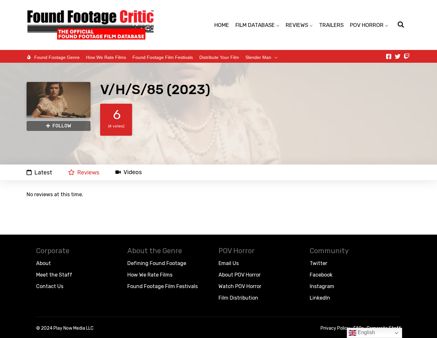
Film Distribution (238, 298)
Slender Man (258, 57)
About (43, 263)
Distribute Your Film (219, 57)
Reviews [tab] (88, 172)
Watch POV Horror (240, 286)
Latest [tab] (43, 172)
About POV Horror (240, 275)
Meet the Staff (54, 275)
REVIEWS (297, 25)
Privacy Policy (335, 328)
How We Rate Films (106, 57)
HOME (221, 25)
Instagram (322, 286)
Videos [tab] (132, 172)
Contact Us (49, 286)
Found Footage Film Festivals (162, 57)
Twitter (318, 263)
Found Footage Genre (57, 57)
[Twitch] (406, 56)
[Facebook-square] (389, 56)
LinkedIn (320, 298)
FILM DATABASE (255, 25)
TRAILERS (331, 25)
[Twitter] (398, 56)
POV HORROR (367, 25)
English (365, 332)
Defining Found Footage (156, 263)
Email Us (229, 263)
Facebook (321, 275)
